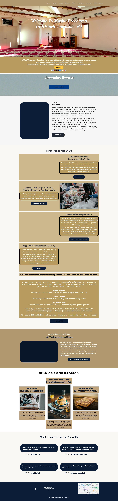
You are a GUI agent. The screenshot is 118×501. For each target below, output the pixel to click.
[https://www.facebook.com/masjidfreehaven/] (35, 489)
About (54, 3)
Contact (88, 3)
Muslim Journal (98, 3)
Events (61, 3)
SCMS (73, 3)
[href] (88, 488)
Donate (67, 3)
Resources (81, 3)
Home (48, 3)
